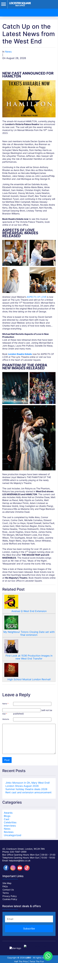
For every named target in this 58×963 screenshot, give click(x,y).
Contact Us (8, 889)
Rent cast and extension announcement (28, 792)
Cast (6, 819)
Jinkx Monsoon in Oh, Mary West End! (27, 782)
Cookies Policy (9, 899)
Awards (8, 812)
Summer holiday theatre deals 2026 (26, 789)
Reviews (8, 831)
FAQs (5, 886)
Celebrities (10, 822)
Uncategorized (12, 835)
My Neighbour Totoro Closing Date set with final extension (29, 633)
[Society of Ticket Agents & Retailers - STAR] (16, 946)
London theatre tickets (20, 354)
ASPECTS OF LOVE (36, 297)
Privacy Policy (9, 896)
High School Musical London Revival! (29, 679)
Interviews (10, 825)
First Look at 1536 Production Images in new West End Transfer (29, 657)
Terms (5, 893)
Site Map (6, 883)
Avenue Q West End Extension (29, 611)
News (8, 51)
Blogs (7, 815)
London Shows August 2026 (22, 785)
